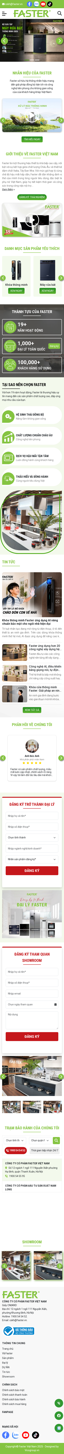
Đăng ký (54, 346)
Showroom (8, 1376)
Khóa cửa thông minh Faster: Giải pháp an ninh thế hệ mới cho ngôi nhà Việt (45, 692)
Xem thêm (7, 189)
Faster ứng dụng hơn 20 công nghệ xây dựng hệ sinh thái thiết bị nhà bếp (44, 649)
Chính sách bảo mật (13, 1390)
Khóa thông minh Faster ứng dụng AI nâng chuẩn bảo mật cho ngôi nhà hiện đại (30, 622)
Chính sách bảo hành (13, 1399)
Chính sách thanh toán (14, 1394)
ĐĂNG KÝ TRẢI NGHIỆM (32, 197)
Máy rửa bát (16, 284)
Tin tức (6, 1372)
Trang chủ (7, 1348)
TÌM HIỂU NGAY (32, 139)
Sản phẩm (8, 1358)
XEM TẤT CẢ (32, 710)
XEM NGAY (16, 290)
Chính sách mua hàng (14, 1404)
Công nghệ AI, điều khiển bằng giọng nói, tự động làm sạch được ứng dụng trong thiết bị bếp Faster (45, 672)
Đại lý (5, 1362)
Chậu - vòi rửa (48, 284)
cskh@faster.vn (14, 4)
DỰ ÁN (5, 1367)
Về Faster (7, 1353)
